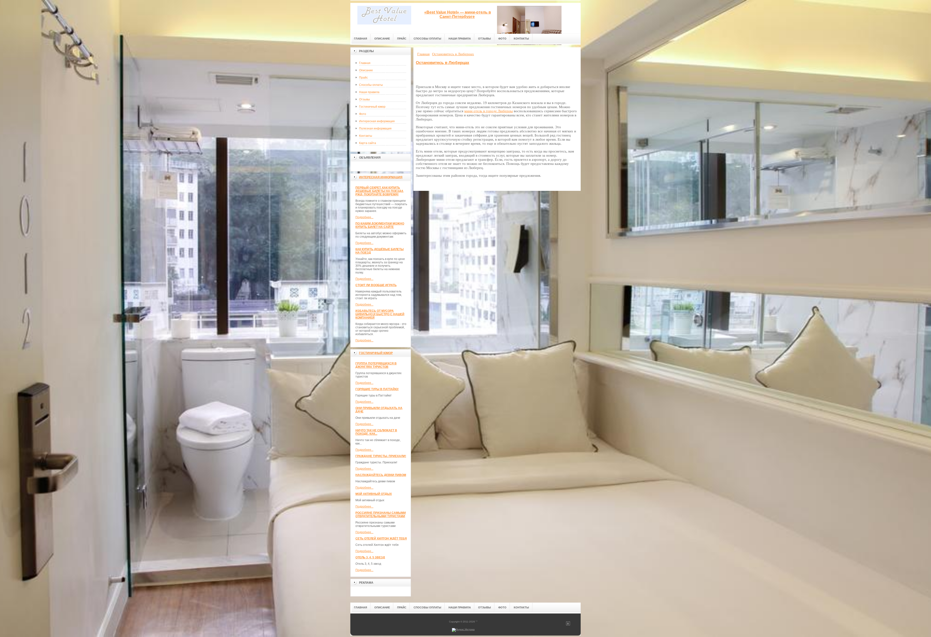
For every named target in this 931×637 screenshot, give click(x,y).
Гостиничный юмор (372, 106)
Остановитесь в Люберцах (442, 62)
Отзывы (364, 99)
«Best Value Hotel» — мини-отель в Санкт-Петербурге (457, 14)
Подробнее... (364, 217)
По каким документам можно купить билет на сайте (379, 225)
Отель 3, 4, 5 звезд (370, 557)
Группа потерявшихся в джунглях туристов (376, 365)
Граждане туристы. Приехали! (380, 456)
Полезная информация (375, 128)
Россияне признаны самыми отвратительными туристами (380, 514)
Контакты (365, 135)
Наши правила (369, 92)
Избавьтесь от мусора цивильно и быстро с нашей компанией (379, 314)
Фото (362, 114)
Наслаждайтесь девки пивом (380, 475)
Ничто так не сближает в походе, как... (376, 432)
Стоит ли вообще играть (376, 285)
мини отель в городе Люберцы (488, 111)
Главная (364, 63)
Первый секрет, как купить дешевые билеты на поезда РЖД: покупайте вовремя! (379, 191)
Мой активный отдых (373, 494)
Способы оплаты (371, 85)
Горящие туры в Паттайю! (377, 389)
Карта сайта (367, 143)
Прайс (363, 77)
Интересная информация (377, 121)
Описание (366, 70)
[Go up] (568, 624)
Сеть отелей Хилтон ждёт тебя (381, 538)
